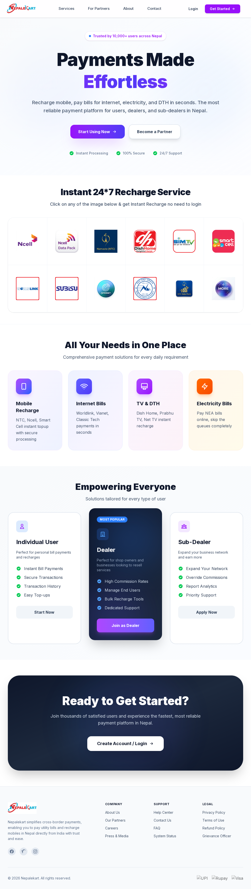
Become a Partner (154, 131)
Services (66, 8)
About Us (112, 812)
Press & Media (116, 836)
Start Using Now (94, 131)
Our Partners (115, 820)
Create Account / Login (122, 743)
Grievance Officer (216, 836)
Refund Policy (213, 828)
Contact (154, 8)
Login (193, 9)
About (128, 8)
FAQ (157, 828)
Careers (111, 828)
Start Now (44, 612)
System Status (165, 836)
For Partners (99, 8)
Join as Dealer (125, 625)
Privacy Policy (213, 812)
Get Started (220, 9)
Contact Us (162, 820)
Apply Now (206, 612)
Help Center (163, 812)
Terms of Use (213, 820)
